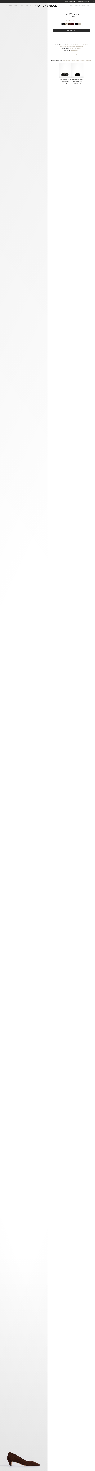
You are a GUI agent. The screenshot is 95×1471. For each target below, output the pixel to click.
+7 (79, 23)
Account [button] (77, 5)
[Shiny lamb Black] (63, 24)
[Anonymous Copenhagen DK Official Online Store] (47, 5)
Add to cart (65, 80)
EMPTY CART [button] (86, 5)
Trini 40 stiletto (71, 13)
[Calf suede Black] (76, 24)
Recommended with (56, 60)
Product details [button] (75, 60)
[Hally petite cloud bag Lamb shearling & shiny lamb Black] (77, 70)
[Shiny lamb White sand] (66, 24)
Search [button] (70, 5)
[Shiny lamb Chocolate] (69, 24)
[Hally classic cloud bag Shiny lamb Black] (65, 70)
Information (66, 60)
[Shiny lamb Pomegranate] (72, 24)
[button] (9, 6)
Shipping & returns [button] (86, 60)
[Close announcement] (93, 1)
